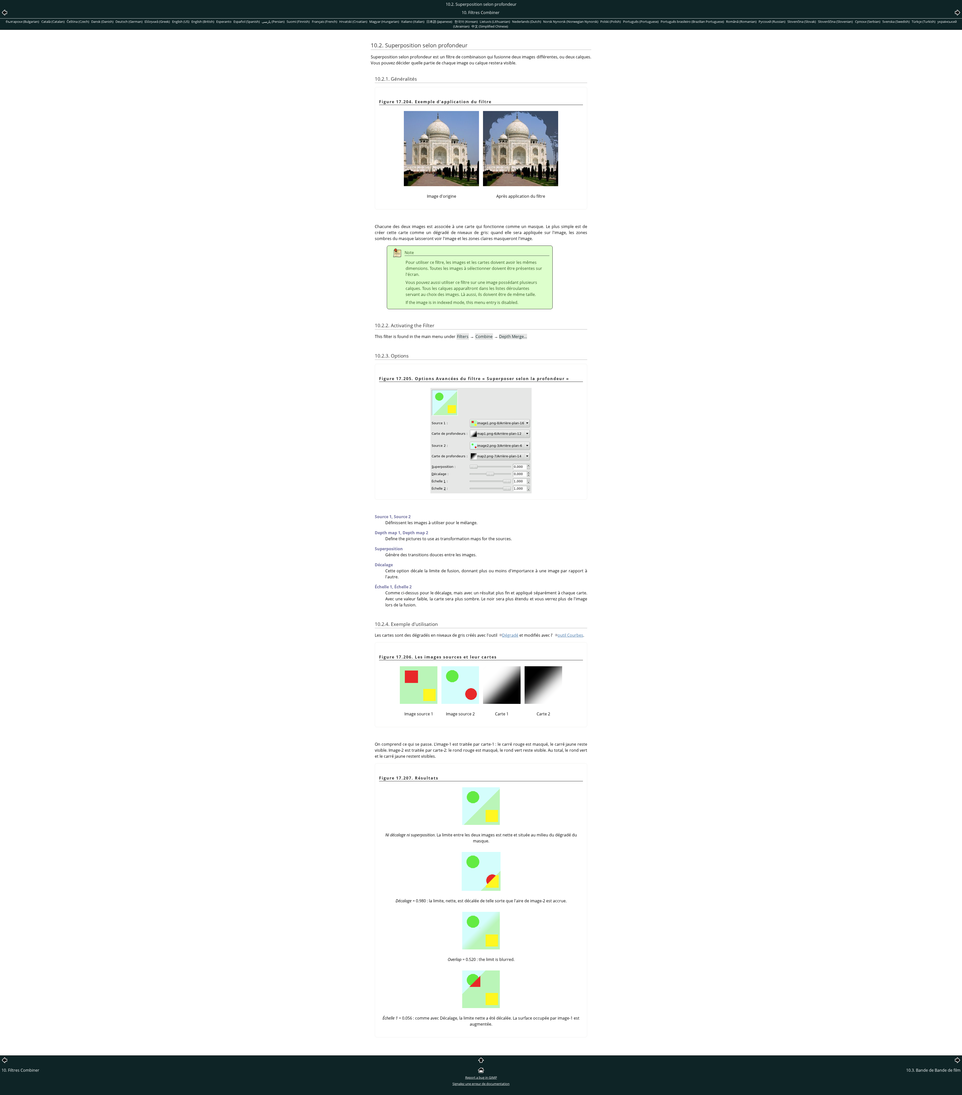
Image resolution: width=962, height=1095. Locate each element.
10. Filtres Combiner (20, 1070)
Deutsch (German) (129, 21)
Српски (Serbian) (867, 21)
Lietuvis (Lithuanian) (495, 21)
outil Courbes (570, 635)
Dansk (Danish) (102, 21)
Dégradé (510, 635)
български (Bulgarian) (22, 21)
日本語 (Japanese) (439, 21)
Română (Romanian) (741, 21)
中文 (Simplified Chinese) (489, 26)
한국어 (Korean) (466, 21)
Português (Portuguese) (641, 21)
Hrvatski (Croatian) (353, 21)
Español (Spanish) (246, 21)
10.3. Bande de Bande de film (933, 1070)
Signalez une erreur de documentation (481, 1083)
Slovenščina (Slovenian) (835, 21)
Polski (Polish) (610, 21)
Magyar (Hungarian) (384, 21)
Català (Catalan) (53, 21)
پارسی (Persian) (273, 21)
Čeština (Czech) (78, 21)
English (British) (202, 21)
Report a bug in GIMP (481, 1077)
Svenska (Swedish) (896, 21)
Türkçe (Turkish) (923, 21)
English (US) (180, 21)
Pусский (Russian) (772, 21)
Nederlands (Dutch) (526, 21)
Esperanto (223, 21)
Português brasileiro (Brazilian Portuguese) (692, 21)
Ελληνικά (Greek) (157, 21)
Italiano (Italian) (412, 21)
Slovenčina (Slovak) (801, 21)
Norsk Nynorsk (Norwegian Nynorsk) (570, 21)
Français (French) (324, 21)
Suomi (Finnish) (298, 21)
